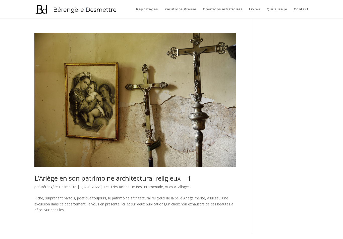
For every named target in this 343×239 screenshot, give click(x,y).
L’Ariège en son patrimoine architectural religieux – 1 (112, 178)
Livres (254, 9)
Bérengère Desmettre (58, 186)
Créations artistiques (223, 9)
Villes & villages (177, 186)
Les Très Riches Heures (123, 186)
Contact (301, 9)
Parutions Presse (180, 9)
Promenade (153, 186)
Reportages (147, 9)
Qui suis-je (277, 9)
